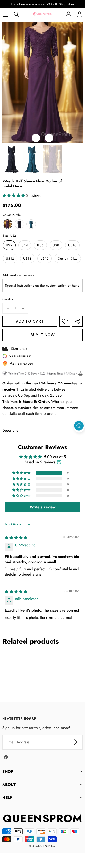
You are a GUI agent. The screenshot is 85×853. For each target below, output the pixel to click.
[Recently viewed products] (79, 426)
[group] (11, 159)
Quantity (7, 299)
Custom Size (68, 258)
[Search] (16, 14)
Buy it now (42, 334)
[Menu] (5, 14)
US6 (40, 245)
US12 (10, 258)
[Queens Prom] (42, 14)
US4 (24, 245)
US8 (56, 245)
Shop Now (66, 4)
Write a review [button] (42, 507)
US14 (27, 258)
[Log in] (68, 14)
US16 (44, 258)
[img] (16, 537)
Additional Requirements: (18, 275)
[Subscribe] (73, 742)
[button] (79, 14)
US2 (9, 245)
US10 (72, 245)
